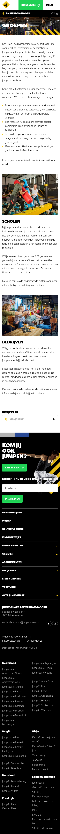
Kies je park (10, 412)
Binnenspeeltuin (40, 769)
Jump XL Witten (10, 791)
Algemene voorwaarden (15, 637)
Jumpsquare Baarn (11, 692)
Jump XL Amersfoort (42, 682)
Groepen (7, 554)
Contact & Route (12, 529)
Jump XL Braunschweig (14, 781)
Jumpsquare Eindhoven (14, 696)
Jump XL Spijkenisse (42, 705)
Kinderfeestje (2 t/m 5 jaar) (43, 748)
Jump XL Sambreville (13, 763)
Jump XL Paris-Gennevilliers (9, 806)
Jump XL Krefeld (10, 786)
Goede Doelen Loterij (43, 787)
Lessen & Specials (12, 546)
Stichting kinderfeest (42, 828)
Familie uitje (38, 765)
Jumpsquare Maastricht (14, 715)
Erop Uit (36, 815)
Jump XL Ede (38, 686)
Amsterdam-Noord (18, 13)
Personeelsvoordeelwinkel (44, 821)
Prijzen (6, 521)
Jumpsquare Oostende (14, 756)
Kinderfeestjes (11, 537)
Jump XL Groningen (42, 696)
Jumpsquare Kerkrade (13, 706)
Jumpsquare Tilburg (42, 668)
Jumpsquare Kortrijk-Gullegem (12, 749)
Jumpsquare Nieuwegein (8, 722)
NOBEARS (34, 648)
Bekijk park (9, 570)
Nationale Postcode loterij (42, 803)
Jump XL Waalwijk (41, 710)
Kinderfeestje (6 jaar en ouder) (44, 739)
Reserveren (28, 5)
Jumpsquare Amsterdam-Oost (11, 680)
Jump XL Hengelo (41, 701)
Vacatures (9, 587)
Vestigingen (33, 641)
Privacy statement (11, 641)
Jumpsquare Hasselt (12, 742)
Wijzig (54, 13)
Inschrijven (12, 499)
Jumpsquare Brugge (12, 737)
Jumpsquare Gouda (12, 701)
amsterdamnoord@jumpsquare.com (21, 622)
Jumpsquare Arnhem (12, 687)
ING (34, 810)
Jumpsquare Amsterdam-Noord (12, 671)
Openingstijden (12, 512)
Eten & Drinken (11, 579)
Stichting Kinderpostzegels (41, 794)
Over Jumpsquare (13, 595)
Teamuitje (37, 760)
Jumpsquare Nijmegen (44, 663)
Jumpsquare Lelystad (13, 711)
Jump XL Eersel (39, 691)
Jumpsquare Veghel (42, 673)
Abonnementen (12, 562)
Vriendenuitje (39, 755)
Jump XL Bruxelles (11, 768)
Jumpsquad (38, 783)
